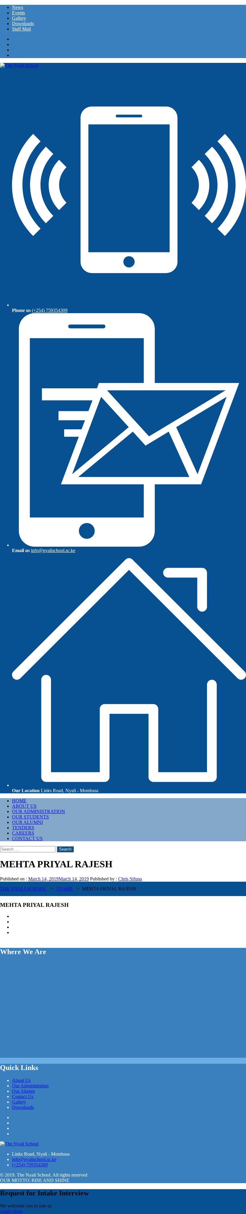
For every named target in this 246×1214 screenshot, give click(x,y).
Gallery (19, 18)
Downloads (23, 23)
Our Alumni (27, 822)
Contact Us (27, 838)
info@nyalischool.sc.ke (53, 550)
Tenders (23, 827)
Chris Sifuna (130, 878)
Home (19, 800)
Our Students (30, 816)
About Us (24, 806)
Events (18, 12)
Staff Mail (21, 28)
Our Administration (38, 811)
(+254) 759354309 (50, 310)
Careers (23, 833)
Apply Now (11, 1211)
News (17, 7)
